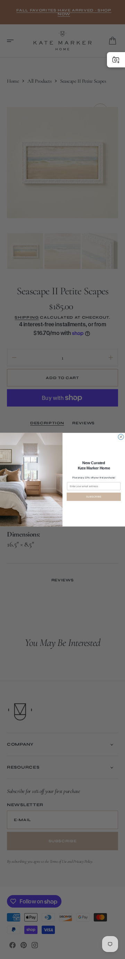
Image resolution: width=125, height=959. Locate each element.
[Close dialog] (121, 437)
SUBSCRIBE (93, 496)
